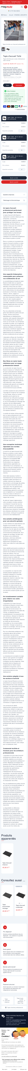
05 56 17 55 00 (16, 3)
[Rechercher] (21, 6)
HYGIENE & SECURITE (20, 15)
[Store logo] (6, 7)
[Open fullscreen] (24, 20)
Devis (7, 85)
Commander (19, 85)
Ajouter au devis (14, 178)
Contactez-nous (15, 1)
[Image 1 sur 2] (3, 49)
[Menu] (25, 6)
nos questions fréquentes (19, 1020)
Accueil (11, 15)
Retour (5, 15)
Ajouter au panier (14, 182)
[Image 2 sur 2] (8, 49)
